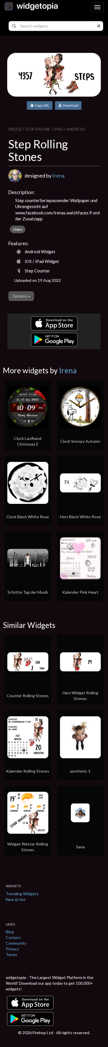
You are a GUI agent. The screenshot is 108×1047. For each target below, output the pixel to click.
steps (17, 229)
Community (16, 943)
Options (20, 296)
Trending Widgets (22, 893)
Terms (11, 954)
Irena (58, 175)
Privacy (12, 948)
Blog (10, 931)
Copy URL (41, 105)
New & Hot (16, 899)
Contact (13, 937)
